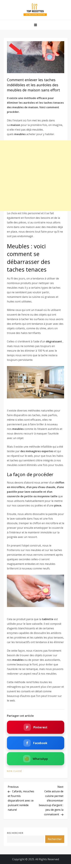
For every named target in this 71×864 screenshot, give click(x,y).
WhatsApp (36, 758)
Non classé (14, 771)
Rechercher (15, 832)
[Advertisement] (35, 175)
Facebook (37, 743)
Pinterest (36, 727)
